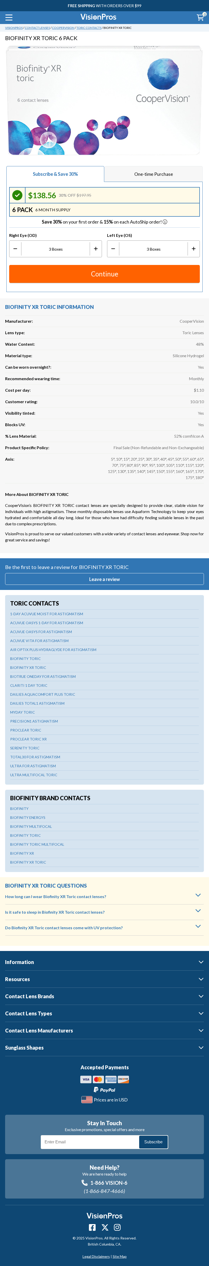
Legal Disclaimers (96, 1256)
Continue (104, 274)
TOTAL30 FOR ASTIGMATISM (35, 757)
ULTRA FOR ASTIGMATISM (33, 766)
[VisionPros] (98, 17)
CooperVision (63, 28)
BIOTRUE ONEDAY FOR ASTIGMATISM (43, 676)
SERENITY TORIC (25, 748)
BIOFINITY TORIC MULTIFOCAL (37, 844)
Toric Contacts (88, 28)
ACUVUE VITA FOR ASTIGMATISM (39, 640)
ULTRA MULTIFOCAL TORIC (33, 775)
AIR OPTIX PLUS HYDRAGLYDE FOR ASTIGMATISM (53, 649)
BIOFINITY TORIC (25, 658)
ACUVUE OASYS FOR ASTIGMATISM (41, 632)
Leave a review (104, 579)
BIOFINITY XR (22, 853)
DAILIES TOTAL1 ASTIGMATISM (37, 703)
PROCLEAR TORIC (25, 730)
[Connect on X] (105, 1227)
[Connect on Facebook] (92, 1227)
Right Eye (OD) (23, 235)
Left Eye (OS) (119, 235)
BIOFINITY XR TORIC (28, 667)
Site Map (120, 1256)
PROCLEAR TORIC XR (28, 739)
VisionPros (14, 28)
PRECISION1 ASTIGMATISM (34, 721)
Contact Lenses (37, 28)
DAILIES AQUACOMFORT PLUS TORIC (42, 694)
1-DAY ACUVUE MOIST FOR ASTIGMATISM (46, 614)
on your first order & (102, 222)
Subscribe (153, 1142)
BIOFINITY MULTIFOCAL (31, 826)
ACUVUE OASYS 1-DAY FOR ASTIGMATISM (46, 623)
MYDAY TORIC (22, 712)
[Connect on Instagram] (117, 1227)
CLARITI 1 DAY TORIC (28, 685)
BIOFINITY (19, 808)
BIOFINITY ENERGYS (27, 817)
